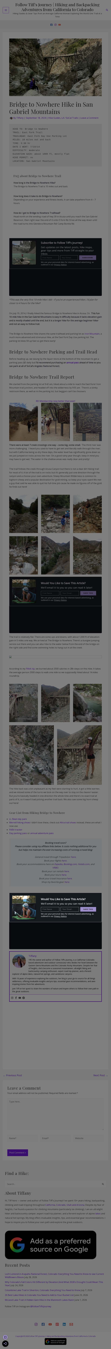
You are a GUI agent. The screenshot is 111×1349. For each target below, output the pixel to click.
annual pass (72, 362)
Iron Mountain (92, 333)
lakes (98, 1213)
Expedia (58, 864)
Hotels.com (83, 864)
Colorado (61, 1204)
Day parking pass (18, 833)
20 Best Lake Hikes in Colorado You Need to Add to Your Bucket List (39, 1295)
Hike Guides (54, 117)
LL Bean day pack (18, 819)
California (50, 1204)
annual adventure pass (42, 833)
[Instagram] (55, 25)
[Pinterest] (23, 998)
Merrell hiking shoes (19, 822)
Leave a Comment (89, 117)
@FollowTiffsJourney (40, 1306)
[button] (107, 10)
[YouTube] (59, 25)
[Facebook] (51, 25)
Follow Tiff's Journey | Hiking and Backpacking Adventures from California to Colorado (57, 7)
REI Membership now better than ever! (55, 401)
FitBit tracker (15, 829)
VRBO (55, 867)
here (73, 856)
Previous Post (12, 1075)
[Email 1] (71, 1324)
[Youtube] (20, 998)
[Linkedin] (64, 1324)
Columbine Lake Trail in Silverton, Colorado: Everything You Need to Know (42, 1290)
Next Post (100, 1075)
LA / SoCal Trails (69, 117)
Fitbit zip (30, 668)
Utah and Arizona (75, 1204)
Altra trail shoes (68, 822)
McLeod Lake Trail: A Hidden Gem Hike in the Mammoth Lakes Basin (39, 1299)
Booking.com (70, 864)
